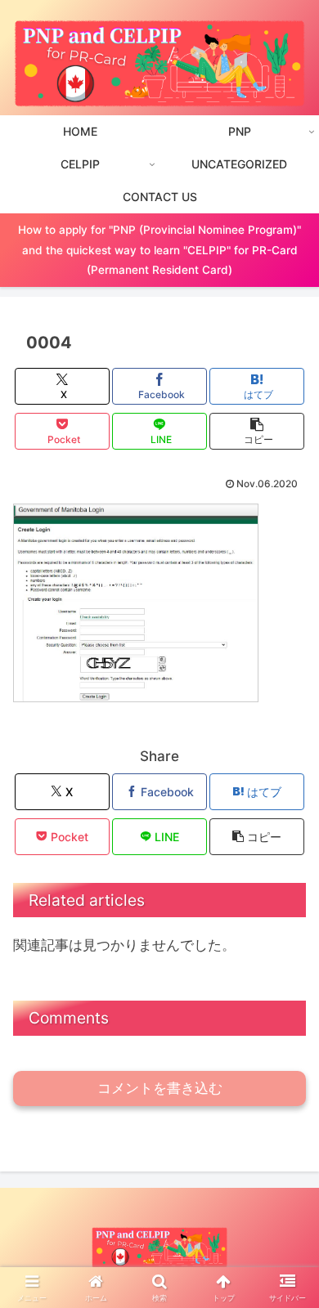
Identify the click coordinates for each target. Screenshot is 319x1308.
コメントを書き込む (159, 1088)
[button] (256, 431)
